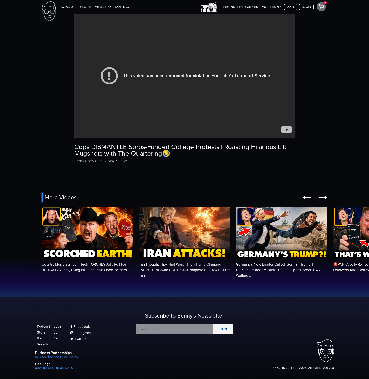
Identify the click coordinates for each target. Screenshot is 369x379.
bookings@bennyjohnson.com (56, 368)
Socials (42, 344)
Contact (60, 338)
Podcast (43, 326)
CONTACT (123, 7)
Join (57, 332)
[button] (103, 7)
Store (41, 332)
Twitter (78, 339)
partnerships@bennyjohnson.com (58, 357)
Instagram (80, 333)
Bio (39, 338)
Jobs (58, 326)
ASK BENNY (271, 7)
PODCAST (68, 7)
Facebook (80, 327)
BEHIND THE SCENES (240, 7)
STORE (85, 7)
